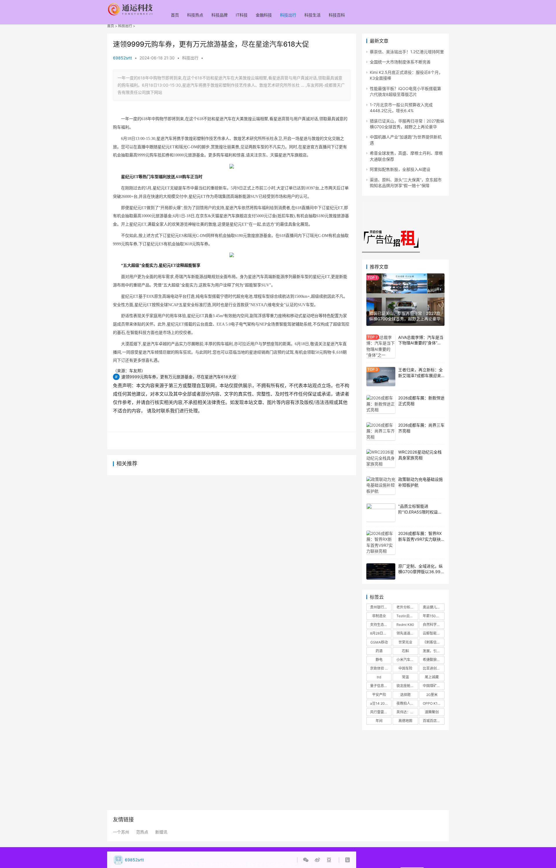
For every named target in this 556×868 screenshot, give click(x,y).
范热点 (142, 832)
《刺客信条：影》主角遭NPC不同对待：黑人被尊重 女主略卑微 (433, 642)
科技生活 (312, 14)
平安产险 (379, 694)
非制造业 (379, 616)
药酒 (379, 651)
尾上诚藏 (432, 677)
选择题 (405, 694)
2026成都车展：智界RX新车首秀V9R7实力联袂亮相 (420, 539)
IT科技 (242, 14)
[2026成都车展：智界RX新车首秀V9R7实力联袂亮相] (380, 542)
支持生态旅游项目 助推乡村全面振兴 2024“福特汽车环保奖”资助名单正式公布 (381, 624)
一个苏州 (121, 832)
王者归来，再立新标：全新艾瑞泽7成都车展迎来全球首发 (420, 375)
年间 (379, 721)
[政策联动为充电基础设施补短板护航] (380, 485)
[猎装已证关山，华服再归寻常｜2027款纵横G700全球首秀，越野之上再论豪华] (405, 299)
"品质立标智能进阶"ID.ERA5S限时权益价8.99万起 (420, 512)
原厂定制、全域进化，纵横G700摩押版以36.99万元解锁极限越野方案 (421, 572)
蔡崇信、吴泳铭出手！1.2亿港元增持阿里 (407, 51)
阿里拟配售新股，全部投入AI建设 (400, 169)
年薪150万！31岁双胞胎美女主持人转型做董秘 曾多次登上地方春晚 (433, 616)
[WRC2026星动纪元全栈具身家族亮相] (380, 458)
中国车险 (405, 668)
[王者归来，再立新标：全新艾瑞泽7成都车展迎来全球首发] (380, 376)
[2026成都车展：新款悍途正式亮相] (380, 404)
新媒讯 (161, 832)
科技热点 (195, 14)
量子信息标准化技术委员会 (381, 686)
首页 (175, 14)
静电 (379, 659)
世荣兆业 (405, 642)
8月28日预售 (380, 633)
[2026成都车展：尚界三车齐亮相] (380, 431)
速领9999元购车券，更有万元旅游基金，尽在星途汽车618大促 (178, 376)
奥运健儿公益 (433, 607)
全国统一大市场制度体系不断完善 (400, 61)
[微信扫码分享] (307, 860)
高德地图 (405, 721)
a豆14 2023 (379, 703)
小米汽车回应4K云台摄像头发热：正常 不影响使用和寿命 (407, 659)
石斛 (405, 651)
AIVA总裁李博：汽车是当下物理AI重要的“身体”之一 (420, 343)
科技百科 (337, 14)
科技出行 (288, 14)
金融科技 (264, 14)
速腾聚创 (432, 712)
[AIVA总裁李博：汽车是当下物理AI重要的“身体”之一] (380, 346)
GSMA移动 (379, 642)
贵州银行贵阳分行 (381, 607)
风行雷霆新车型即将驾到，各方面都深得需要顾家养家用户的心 (381, 712)
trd (379, 677)
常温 (405, 677)
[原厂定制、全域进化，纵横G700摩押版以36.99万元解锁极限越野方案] (380, 571)
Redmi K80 (405, 624)
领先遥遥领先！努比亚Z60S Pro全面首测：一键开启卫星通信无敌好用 (407, 633)
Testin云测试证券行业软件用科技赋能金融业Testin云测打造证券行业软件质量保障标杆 (407, 616)
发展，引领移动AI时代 (433, 651)
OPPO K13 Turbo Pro (433, 703)
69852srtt (122, 57)
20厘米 (432, 694)
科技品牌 (219, 14)
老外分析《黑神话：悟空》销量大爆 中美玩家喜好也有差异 (407, 607)
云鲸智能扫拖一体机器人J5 (433, 633)
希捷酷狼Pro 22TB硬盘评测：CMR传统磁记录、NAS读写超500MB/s (433, 659)
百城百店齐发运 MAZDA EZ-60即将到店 (433, 721)
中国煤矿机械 (433, 686)
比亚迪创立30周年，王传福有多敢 (433, 668)
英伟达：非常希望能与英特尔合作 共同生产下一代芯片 (407, 712)
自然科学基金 (433, 624)
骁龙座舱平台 (406, 686)
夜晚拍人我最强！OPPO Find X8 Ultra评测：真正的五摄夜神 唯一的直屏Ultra (407, 703)
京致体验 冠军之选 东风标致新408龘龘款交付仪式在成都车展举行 (381, 668)
